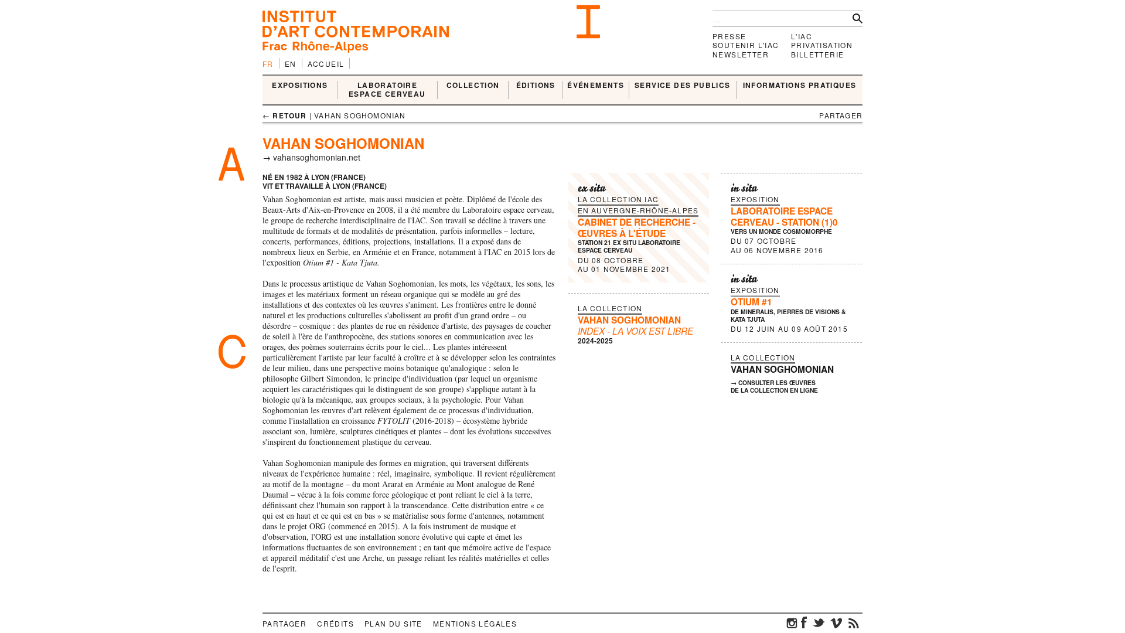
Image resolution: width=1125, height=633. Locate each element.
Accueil (326, 64)
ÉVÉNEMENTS (595, 85)
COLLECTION (473, 85)
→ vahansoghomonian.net (311, 157)
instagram (792, 622)
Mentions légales (475, 623)
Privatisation (822, 45)
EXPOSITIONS (300, 85)
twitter (818, 622)
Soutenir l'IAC (745, 45)
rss (853, 622)
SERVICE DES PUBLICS (683, 85)
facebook (804, 622)
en (290, 64)
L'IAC (801, 36)
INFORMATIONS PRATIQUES (800, 85)
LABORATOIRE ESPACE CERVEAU (387, 90)
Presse (729, 36)
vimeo (836, 622)
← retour (284, 115)
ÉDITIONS (535, 85)
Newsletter (740, 54)
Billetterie (817, 54)
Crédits (335, 623)
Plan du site (393, 623)
